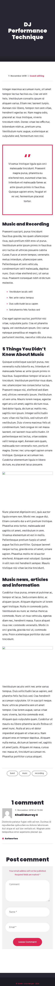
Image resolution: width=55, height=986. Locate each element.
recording (39, 773)
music (24, 773)
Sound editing (37, 76)
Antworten (11, 838)
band (12, 773)
